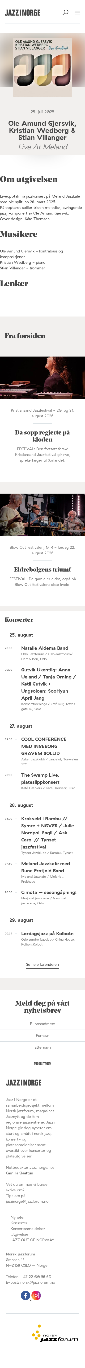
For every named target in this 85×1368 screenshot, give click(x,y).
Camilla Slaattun (19, 1173)
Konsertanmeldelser (28, 1228)
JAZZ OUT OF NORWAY (32, 1240)
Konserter (19, 1223)
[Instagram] (36, 1298)
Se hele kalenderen (42, 964)
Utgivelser (19, 1234)
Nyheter (18, 1217)
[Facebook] (26, 1298)
